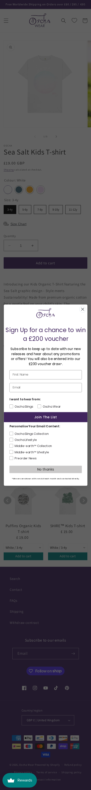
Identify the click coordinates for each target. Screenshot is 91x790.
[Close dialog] (82, 309)
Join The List (45, 417)
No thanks (45, 469)
